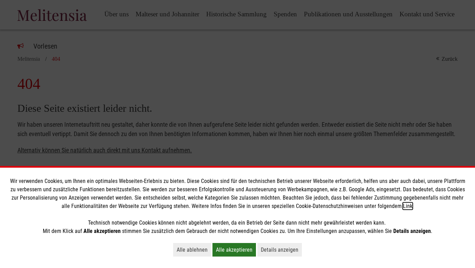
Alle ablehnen (194, 249)
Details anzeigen (281, 249)
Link (407, 206)
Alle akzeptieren (236, 249)
